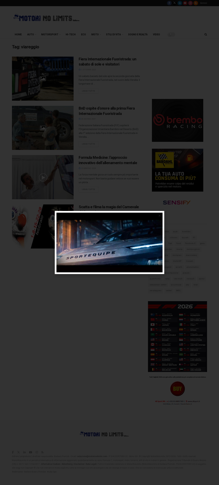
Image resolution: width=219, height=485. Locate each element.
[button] (159, 215)
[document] (109, 242)
